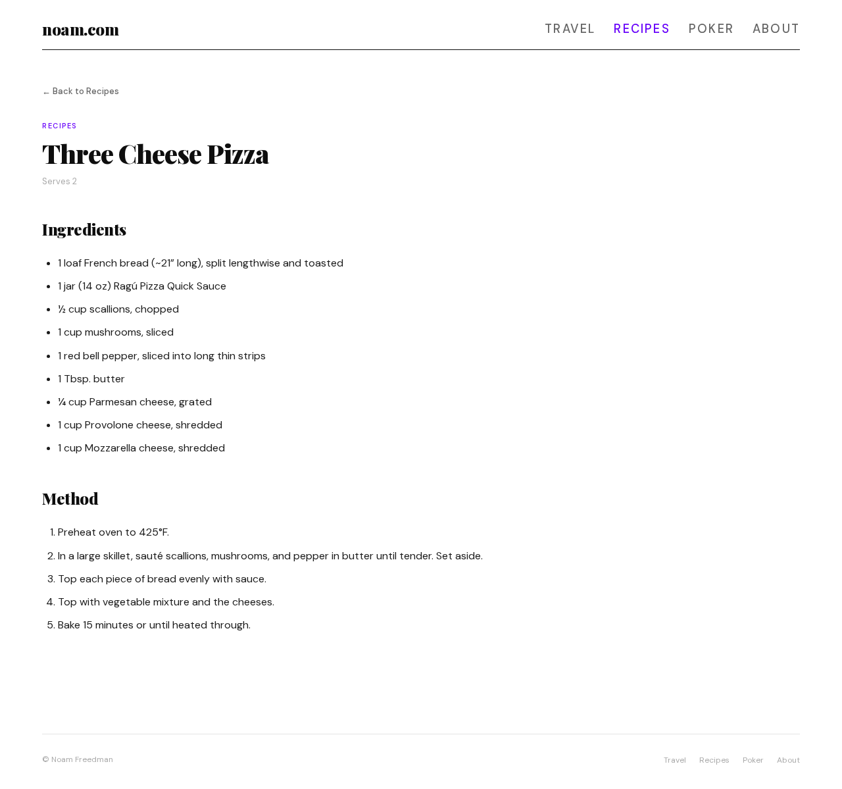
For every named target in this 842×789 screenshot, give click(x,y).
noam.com (80, 28)
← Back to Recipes (80, 91)
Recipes (642, 29)
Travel (570, 29)
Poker (711, 29)
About (776, 29)
